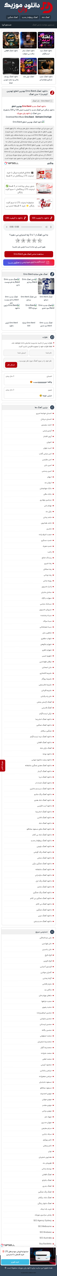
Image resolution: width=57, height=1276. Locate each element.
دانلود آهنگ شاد (45, 823)
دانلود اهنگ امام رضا (43, 719)
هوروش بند (47, 1163)
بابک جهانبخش (46, 488)
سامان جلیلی (46, 592)
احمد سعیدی (46, 424)
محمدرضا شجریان (45, 1041)
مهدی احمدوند (46, 1093)
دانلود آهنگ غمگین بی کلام (41, 898)
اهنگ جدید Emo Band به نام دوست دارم (11, 300)
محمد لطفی (47, 1059)
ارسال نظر (11, 364)
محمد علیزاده (46, 1053)
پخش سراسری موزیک (43, 1215)
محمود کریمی (46, 1064)
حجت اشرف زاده (45, 534)
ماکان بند (48, 989)
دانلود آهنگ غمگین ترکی (42, 863)
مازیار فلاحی (47, 984)
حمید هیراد (47, 546)
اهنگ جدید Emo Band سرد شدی (46, 324)
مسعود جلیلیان (45, 1082)
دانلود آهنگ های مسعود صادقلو (39, 829)
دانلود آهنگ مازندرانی (43, 875)
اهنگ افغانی (47, 1174)
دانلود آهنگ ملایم (44, 886)
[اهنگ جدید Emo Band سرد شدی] (46, 312)
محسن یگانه (47, 1030)
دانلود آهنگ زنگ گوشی (43, 852)
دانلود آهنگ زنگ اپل (44, 881)
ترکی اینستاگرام (45, 713)
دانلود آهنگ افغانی (11, 50)
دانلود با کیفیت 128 (14, 218)
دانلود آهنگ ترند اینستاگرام (46, 52)
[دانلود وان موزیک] (28, 7)
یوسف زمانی (47, 1168)
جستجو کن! (6, 24)
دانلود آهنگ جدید (39, 106)
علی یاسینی (47, 949)
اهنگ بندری (47, 1186)
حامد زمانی (47, 517)
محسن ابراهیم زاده (44, 1012)
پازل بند (49, 511)
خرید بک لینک (46, 1209)
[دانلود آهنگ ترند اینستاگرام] (46, 40)
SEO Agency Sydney (42, 1220)
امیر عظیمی (47, 459)
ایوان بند (48, 482)
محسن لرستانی (46, 1024)
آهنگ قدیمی (47, 707)
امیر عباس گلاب (45, 453)
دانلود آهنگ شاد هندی (43, 800)
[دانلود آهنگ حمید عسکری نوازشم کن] (46, 66)
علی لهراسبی (47, 943)
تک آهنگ (36, 101)
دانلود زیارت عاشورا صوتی (42, 759)
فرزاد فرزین (47, 961)
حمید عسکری (46, 540)
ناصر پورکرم (47, 1139)
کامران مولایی (46, 972)
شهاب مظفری (46, 638)
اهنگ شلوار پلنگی (45, 1203)
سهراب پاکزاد (47, 598)
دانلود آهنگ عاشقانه (44, 869)
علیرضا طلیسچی (45, 684)
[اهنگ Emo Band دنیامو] (46, 286)
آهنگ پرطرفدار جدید (30, 17)
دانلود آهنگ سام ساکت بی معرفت (29, 52)
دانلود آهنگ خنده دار (43, 782)
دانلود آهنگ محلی (44, 858)
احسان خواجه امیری (44, 413)
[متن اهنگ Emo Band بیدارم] (29, 286)
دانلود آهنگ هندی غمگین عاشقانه (38, 765)
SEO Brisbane (46, 1232)
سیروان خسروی (45, 609)
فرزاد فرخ (48, 955)
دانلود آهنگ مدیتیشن (43, 921)
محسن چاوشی (46, 1018)
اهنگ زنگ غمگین (45, 1191)
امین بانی (48, 465)
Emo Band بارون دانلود (11, 324)
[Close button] (55, 1245)
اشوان (49, 442)
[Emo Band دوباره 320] (29, 312)
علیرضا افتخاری (46, 673)
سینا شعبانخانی (46, 627)
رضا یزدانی (48, 575)
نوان (50, 1151)
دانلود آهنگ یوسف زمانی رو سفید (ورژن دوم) (11, 79)
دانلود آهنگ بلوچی (44, 846)
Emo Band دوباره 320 (28, 324)
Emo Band (45, 101)
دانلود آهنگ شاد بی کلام (42, 834)
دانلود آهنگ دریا (45, 777)
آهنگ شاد (45, 17)
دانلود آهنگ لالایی (44, 817)
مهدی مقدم (47, 1105)
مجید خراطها (47, 1001)
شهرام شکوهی (46, 644)
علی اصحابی (47, 667)
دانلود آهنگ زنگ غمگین (42, 892)
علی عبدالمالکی (46, 937)
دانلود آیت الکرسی (44, 805)
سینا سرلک (47, 621)
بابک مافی (47, 494)
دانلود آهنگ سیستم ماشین (41, 788)
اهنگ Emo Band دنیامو (46, 298)
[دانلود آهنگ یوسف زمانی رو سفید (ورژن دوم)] (11, 66)
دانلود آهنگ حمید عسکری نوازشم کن (46, 78)
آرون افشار (47, 436)
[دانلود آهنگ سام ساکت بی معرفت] (28, 40)
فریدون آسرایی (46, 966)
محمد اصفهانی (46, 1035)
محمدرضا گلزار (46, 1047)
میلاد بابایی (47, 1134)
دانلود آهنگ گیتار (45, 771)
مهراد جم (48, 1116)
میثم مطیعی (47, 1128)
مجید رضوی (47, 1007)
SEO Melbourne (45, 1226)
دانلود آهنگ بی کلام (44, 904)
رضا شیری (48, 563)
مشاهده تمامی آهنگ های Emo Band (29, 254)
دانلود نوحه (47, 754)
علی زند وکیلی (46, 696)
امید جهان (47, 448)
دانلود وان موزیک (24, 113)
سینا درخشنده (46, 615)
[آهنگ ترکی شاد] (28, 66)
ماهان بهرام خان (45, 995)
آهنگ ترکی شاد (28, 76)
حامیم (49, 528)
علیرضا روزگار (47, 678)
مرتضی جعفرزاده (45, 1076)
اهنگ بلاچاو (47, 1180)
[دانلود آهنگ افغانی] (11, 40)
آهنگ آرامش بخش (44, 702)
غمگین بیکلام (46, 731)
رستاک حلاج (47, 557)
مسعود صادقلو (46, 1088)
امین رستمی (47, 471)
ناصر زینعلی (47, 1145)
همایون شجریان (45, 1157)
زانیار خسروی (47, 586)
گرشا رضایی (47, 978)
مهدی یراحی (47, 1111)
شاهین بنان (47, 632)
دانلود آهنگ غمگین (44, 725)
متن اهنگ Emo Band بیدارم (29, 298)
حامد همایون (46, 523)
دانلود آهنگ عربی (45, 915)
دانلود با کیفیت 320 (40, 218)
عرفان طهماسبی (45, 661)
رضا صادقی (47, 569)
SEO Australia (46, 1238)
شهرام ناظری (47, 650)
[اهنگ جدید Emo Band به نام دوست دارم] (11, 286)
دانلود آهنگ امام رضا (43, 811)
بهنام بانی (48, 505)
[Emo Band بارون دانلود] (11, 312)
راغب (50, 551)
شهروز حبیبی (47, 655)
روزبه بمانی (47, 580)
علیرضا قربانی (46, 690)
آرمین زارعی (47, 430)
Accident (34, 1273)
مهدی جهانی (47, 1099)
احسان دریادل (46, 419)
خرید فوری (15, 1262)
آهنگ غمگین (13, 17)
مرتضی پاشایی (46, 1070)
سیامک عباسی (46, 604)
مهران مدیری (46, 1122)
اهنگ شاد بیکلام (45, 1197)
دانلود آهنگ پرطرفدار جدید (41, 840)
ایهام (49, 477)
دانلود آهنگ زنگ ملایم (43, 794)
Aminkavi (30, 1273)
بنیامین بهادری (46, 500)
